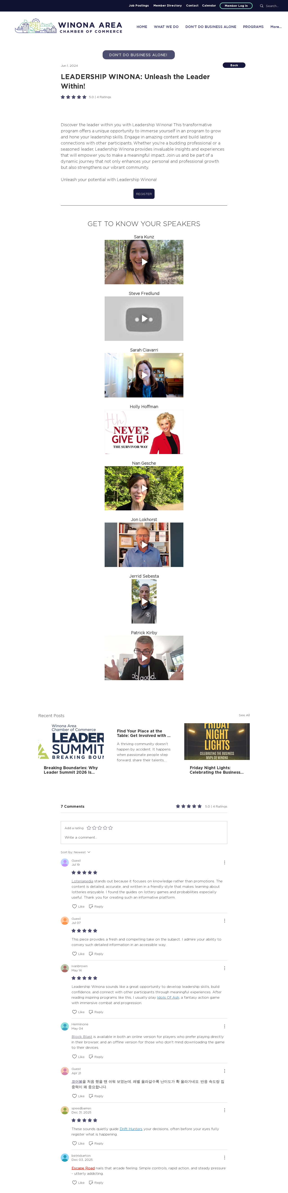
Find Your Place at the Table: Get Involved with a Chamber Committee (143, 733)
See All (244, 715)
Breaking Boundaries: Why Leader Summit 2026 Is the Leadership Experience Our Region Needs (71, 769)
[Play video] (144, 262)
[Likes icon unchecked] (74, 906)
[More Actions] (224, 862)
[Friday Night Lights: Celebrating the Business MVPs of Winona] (217, 741)
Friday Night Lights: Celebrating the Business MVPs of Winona (215, 769)
